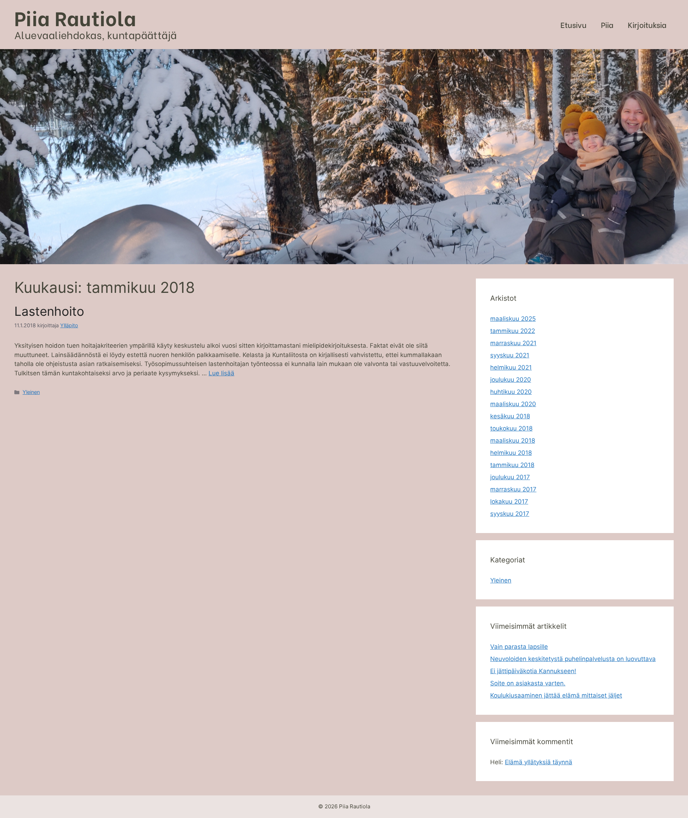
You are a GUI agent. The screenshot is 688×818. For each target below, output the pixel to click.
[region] (344, 156)
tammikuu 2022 (512, 330)
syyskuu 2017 (509, 513)
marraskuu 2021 (513, 343)
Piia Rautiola (75, 17)
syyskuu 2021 (509, 355)
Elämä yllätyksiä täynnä (538, 762)
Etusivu (573, 24)
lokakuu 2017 (509, 501)
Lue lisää (221, 373)
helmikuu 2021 (511, 367)
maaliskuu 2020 (513, 404)
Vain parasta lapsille (519, 646)
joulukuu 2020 (510, 379)
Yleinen (31, 392)
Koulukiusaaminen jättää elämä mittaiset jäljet (556, 695)
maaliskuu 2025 (513, 318)
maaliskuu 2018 (512, 440)
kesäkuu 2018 (510, 416)
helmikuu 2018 (511, 452)
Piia (607, 24)
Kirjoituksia (647, 24)
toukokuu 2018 (511, 428)
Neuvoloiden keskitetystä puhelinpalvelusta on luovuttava (573, 658)
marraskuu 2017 (513, 489)
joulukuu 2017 (510, 477)
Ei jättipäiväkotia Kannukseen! (533, 671)
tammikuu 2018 (512, 465)
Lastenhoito (49, 311)
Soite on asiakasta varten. (527, 683)
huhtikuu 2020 (511, 391)
